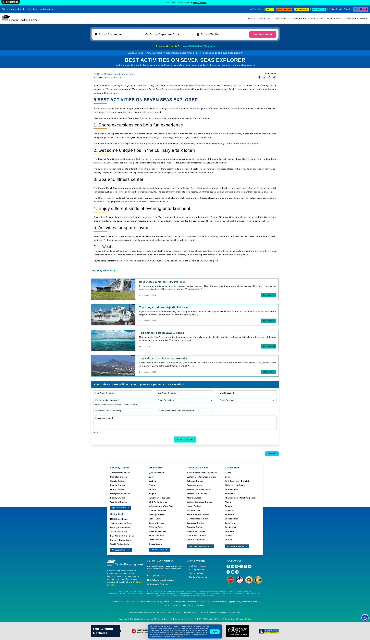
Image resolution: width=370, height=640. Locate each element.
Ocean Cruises (315, 18)
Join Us (171, 613)
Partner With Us (160, 613)
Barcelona (230, 494)
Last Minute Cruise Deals (122, 536)
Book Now (360, 9)
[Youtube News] (232, 572)
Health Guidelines (171, 602)
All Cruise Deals (119, 550)
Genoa (228, 473)
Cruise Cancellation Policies (214, 602)
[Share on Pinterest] (269, 77)
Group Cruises (117, 489)
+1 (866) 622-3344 (157, 576)
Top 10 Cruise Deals (198, 577)
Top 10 (269, 9)
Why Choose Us (145, 613)
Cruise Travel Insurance (190, 602)
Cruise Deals (264, 18)
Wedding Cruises (118, 502)
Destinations (281, 18)
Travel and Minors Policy (151, 602)
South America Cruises (198, 515)
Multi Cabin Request (198, 566)
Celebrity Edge (156, 527)
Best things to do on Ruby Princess (162, 281)
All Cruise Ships (157, 550)
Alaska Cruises (194, 498)
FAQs (178, 613)
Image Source (234, 613)
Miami (228, 502)
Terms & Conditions (225, 619)
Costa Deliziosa (156, 540)
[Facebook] (228, 566)
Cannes (228, 535)
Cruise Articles (154, 53)
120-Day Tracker (301, 9)
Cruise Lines (350, 18)
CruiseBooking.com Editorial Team (116, 74)
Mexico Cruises (194, 510)
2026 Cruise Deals (118, 532)
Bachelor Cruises (118, 477)
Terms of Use (187, 613)
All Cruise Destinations (199, 546)
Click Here (209, 46)
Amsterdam (230, 527)
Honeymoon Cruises (120, 494)
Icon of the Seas (156, 535)
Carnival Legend (156, 523)
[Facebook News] (228, 572)
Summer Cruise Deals (120, 540)
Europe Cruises (194, 485)
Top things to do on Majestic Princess (164, 307)
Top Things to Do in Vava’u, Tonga (161, 332)
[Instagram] (237, 566)
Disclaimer (272, 453)
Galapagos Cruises (196, 531)
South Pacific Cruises (197, 540)
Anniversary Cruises (120, 473)
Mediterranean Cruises (197, 519)
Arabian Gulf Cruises (197, 494)
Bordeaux (229, 531)
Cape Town (230, 523)
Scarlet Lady (155, 519)
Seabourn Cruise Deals (121, 523)
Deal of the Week (284, 9)
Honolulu (229, 515)
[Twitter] (241, 566)
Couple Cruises (117, 481)
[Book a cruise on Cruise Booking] (19, 18)
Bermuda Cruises (195, 527)
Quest (151, 477)
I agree (214, 631)
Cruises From (297, 18)
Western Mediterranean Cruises (202, 473)
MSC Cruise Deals (118, 519)
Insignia (152, 494)
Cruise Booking (135, 53)
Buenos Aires (231, 519)
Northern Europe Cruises (199, 489)
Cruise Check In (133, 602)
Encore (152, 485)
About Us (133, 613)
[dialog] (10, 2)
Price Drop (258, 9)
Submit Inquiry (185, 439)
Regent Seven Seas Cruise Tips (182, 53)
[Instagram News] (237, 572)
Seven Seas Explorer (205, 85)
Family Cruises (117, 485)
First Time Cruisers (197, 605)
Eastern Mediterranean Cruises (201, 477)
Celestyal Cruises (200, 2)
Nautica (152, 481)
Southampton (231, 489)
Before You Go (118, 602)
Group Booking (318, 9)
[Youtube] (232, 566)
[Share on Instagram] (274, 77)
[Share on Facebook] (259, 77)
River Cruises (333, 18)
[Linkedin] (249, 566)
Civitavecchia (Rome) (235, 485)
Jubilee (152, 489)
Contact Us (212, 613)
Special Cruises (119, 508)
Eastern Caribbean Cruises (199, 502)
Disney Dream (155, 544)
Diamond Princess (157, 510)
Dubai (228, 477)
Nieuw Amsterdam (157, 531)
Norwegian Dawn (157, 515)
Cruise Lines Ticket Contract (176, 605)
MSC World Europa (158, 502)
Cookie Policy (200, 613)
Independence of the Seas (161, 506)
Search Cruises (261, 34)
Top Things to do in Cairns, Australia (163, 358)
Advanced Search (166, 46)
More (362, 18)
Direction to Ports (249, 602)
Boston (228, 506)
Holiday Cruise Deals (120, 527)
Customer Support (158, 584)
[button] (118, 34)
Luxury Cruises (117, 498)
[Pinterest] (245, 566)
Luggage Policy (234, 602)
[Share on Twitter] (264, 77)
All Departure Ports (236, 546)
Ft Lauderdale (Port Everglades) (240, 498)
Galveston (230, 510)
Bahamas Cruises (195, 481)
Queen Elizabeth (156, 473)
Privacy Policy (244, 619)
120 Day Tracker (196, 570)
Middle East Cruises (196, 535)
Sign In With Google (341, 9)
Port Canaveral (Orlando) (237, 481)
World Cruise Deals (119, 544)
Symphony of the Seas (159, 498)
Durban (228, 540)
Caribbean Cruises (196, 523)
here (160, 634)
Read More (267, 295)
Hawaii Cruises (194, 506)
